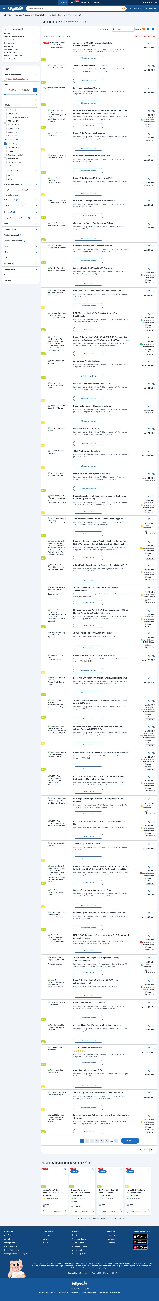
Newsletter (111, 1243)
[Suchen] (124, 8)
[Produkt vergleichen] (153, 43)
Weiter (128, 1141)
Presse (45, 1243)
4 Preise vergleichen (82, 1211)
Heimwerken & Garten (21, 15)
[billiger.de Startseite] (15, 8)
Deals (74, 2)
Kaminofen (48, 36)
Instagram (111, 1235)
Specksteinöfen (5, 43)
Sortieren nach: (105, 29)
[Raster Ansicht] (148, 29)
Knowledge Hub (79, 1254)
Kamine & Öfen (57, 15)
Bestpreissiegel (10, 1246)
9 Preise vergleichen (54, 1211)
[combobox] (76, 8)
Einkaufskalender (11, 1250)
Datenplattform (10, 1243)
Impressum (75, 1292)
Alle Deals (8, 1235)
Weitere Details (88, 126)
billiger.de (7, 15)
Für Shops (76, 1235)
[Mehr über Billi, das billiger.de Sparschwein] (18, 1268)
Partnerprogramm (79, 1246)
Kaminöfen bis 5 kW (5, 49)
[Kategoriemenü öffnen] (3, 8)
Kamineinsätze (5, 46)
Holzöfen (5, 34)
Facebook (111, 1239)
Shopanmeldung (79, 1239)
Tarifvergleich (86, 2)
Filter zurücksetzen (11, 166)
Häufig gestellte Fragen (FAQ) (16, 1254)
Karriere (45, 1239)
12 (116, 1141)
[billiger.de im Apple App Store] (142, 1236)
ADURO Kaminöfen (5, 52)
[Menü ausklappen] (31, 15)
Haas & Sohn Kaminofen (5, 56)
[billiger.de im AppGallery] (142, 1247)
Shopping (63, 2)
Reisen (96, 2)
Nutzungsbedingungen (88, 1292)
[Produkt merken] (149, 43)
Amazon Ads (77, 1250)
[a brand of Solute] (149, 2)
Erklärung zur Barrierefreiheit (109, 1292)
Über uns (46, 1235)
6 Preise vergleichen (138, 1211)
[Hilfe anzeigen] (17, 139)
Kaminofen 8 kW (5, 59)
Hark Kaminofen (5, 40)
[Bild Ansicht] (153, 29)
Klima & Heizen (40, 15)
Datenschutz (44, 1292)
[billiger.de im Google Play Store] (142, 1242)
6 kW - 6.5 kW (63, 36)
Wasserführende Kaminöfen (5, 37)
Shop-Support (78, 1243)
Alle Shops (8, 1239)
